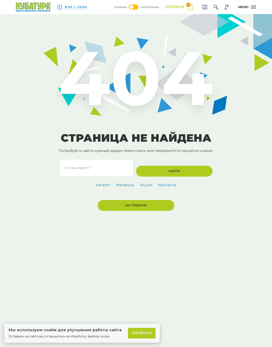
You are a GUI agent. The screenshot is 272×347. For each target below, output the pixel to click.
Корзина (177, 6)
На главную (136, 205)
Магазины (125, 185)
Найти (174, 171)
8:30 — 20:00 (76, 7)
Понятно (142, 333)
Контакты (167, 185)
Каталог (103, 185)
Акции (146, 185)
